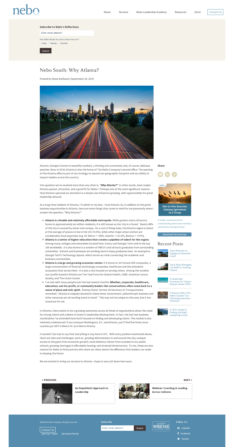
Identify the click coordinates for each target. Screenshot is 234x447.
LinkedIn (185, 428)
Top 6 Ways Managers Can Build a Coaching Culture (181, 267)
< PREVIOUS (49, 380)
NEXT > (188, 380)
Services (123, 12)
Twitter (185, 438)
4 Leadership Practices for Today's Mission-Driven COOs (180, 281)
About (107, 12)
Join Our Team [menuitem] (49, 433)
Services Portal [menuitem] (70, 433)
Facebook (185, 433)
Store (197, 12)
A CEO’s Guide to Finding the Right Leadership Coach (179, 312)
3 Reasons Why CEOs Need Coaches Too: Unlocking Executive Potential (180, 296)
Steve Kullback (60, 78)
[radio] (43, 43)
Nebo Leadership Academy (151, 12)
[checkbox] (117, 43)
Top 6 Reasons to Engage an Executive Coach (180, 253)
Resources (180, 12)
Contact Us (215, 12)
